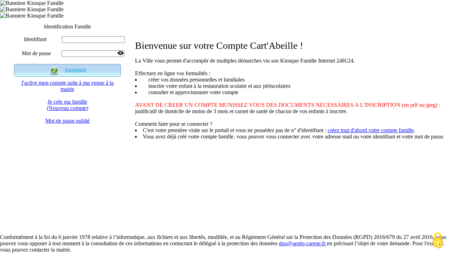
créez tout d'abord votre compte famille (371, 130)
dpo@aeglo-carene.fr (303, 243)
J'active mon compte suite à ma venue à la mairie (67, 86)
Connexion (75, 69)
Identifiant (35, 39)
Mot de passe (36, 53)
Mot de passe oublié (67, 121)
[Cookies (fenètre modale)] (437, 241)
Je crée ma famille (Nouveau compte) (67, 105)
